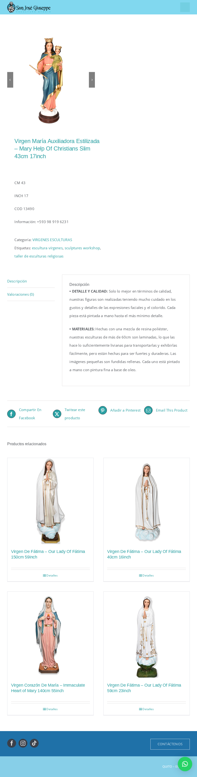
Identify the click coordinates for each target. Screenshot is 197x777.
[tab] (31, 281)
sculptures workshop (82, 247)
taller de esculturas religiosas (38, 256)
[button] (185, 764)
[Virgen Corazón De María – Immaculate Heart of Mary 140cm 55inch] (50, 635)
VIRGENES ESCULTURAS (52, 239)
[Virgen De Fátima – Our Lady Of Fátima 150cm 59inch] (50, 501)
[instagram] (22, 743)
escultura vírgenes (47, 247)
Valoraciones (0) (20, 294)
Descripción (17, 281)
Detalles (52, 575)
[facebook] (11, 743)
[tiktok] (34, 743)
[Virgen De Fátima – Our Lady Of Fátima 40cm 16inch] (147, 501)
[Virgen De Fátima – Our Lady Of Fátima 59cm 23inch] (147, 635)
